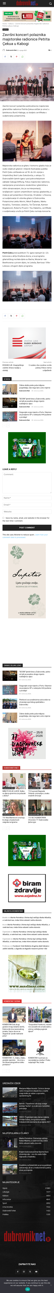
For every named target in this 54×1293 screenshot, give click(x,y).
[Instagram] (23, 1271)
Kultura (11, 24)
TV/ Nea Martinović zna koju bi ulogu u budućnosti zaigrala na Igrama (14, 820)
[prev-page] (4, 425)
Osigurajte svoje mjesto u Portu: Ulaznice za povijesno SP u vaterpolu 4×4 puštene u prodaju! (35, 414)
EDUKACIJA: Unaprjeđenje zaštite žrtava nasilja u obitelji (13, 368)
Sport (5, 420)
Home (5, 24)
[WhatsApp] (22, 56)
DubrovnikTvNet (8, 788)
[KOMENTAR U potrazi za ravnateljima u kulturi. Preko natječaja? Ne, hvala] (39, 1048)
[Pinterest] (16, 56)
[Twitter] (10, 56)
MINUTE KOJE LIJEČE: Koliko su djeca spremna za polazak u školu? (14, 793)
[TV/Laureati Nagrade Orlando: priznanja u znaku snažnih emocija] (39, 781)
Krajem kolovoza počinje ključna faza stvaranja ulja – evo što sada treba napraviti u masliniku (33, 1154)
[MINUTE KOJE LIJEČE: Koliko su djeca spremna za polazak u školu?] (14, 781)
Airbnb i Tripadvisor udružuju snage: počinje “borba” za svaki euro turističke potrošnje (34, 1106)
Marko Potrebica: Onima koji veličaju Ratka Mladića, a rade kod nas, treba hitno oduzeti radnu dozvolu (33, 1140)
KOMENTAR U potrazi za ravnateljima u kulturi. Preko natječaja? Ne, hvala (39, 1060)
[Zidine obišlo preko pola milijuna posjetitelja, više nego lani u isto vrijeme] (10, 389)
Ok (27, 1289)
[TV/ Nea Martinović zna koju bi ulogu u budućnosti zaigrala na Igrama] (14, 808)
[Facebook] (5, 56)
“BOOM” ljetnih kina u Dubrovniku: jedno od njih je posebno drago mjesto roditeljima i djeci (34, 401)
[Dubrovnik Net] (4, 50)
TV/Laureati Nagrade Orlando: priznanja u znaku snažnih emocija (38, 793)
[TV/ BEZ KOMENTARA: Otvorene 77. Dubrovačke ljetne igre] (39, 808)
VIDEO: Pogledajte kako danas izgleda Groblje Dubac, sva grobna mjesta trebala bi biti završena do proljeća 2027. (35, 1119)
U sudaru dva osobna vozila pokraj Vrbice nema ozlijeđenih (40, 368)
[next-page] (8, 425)
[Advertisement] (27, 637)
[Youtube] (36, 1271)
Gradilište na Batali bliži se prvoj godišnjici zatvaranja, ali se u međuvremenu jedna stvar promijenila (35, 1167)
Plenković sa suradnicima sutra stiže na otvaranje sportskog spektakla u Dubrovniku (34, 702)
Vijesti (5, 393)
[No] (51, 1285)
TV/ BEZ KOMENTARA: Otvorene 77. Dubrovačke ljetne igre (38, 820)
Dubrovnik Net (11, 50)
